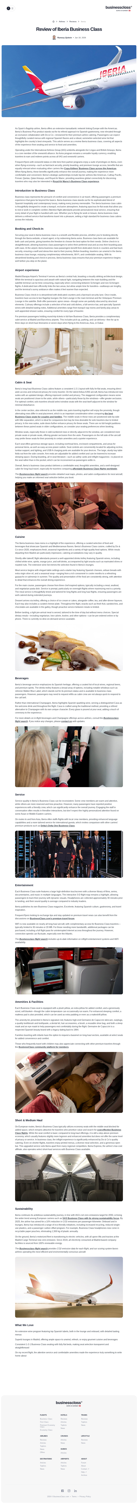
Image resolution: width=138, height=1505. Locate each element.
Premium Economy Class (47, 1426)
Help (84, 1472)
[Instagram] (69, 1490)
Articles (64, 1422)
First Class (44, 1422)
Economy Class (46, 1430)
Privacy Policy (85, 1496)
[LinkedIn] (75, 1490)
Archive (84, 1475)
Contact (85, 1469)
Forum (83, 1463)
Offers (42, 1452)
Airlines (62, 21)
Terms (74, 1496)
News (63, 1428)
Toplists (64, 1425)
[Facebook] (62, 1490)
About (83, 1466)
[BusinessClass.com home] (69, 1404)
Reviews (73, 21)
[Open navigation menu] (10, 8)
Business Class (46, 1419)
